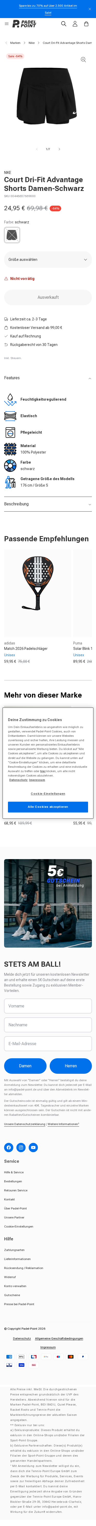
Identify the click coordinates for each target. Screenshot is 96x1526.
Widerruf (10, 1277)
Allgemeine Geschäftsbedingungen (59, 1338)
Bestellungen (13, 1181)
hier (43, 771)
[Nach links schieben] (36, 149)
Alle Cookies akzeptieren (48, 807)
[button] (6, 23)
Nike (32, 43)
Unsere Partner (14, 1217)
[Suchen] (63, 23)
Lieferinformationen (17, 1259)
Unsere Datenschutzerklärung (24, 1124)
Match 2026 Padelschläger (26, 649)
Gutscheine (12, 1295)
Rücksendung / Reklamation (23, 1268)
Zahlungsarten (14, 1250)
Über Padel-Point (15, 1208)
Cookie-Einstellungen (18, 1226)
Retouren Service (15, 1190)
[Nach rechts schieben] (59, 149)
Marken (15, 43)
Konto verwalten (15, 1286)
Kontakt (9, 1199)
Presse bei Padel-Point (19, 1304)
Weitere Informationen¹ (63, 1124)
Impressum (48, 1347)
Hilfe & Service (14, 1172)
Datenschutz (22, 1338)
